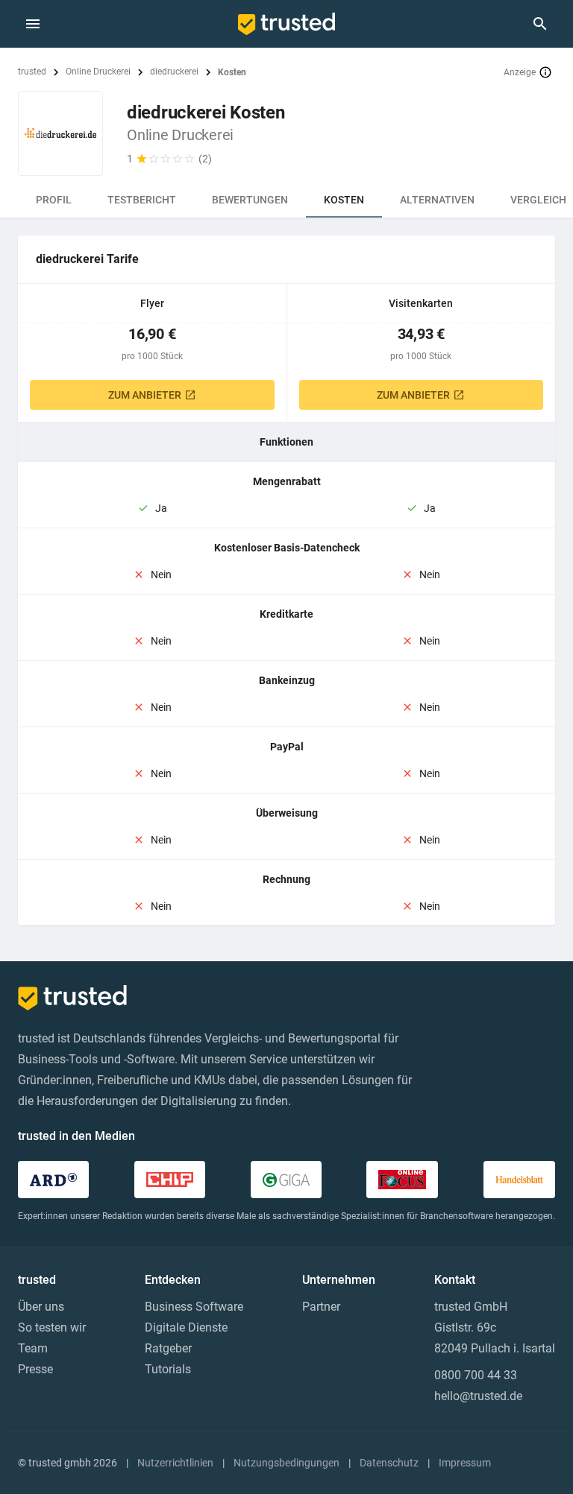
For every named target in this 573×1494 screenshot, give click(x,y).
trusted (32, 71)
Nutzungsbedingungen (286, 1463)
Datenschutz (389, 1463)
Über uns (41, 1307)
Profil (54, 200)
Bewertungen (250, 200)
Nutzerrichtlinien (175, 1463)
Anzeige (520, 72)
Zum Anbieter (144, 395)
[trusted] (286, 24)
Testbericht (141, 200)
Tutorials (168, 1369)
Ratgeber (168, 1348)
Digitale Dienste (186, 1327)
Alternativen (437, 200)
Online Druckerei (98, 71)
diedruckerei (174, 71)
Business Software (194, 1307)
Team (33, 1348)
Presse (35, 1369)
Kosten (344, 200)
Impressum (465, 1463)
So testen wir (52, 1327)
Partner (321, 1307)
